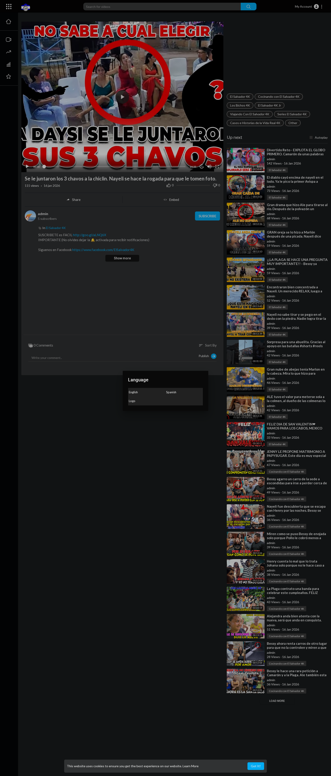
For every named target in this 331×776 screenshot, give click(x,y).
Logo (132, 401)
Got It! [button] (256, 766)
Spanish (171, 392)
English (133, 392)
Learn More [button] (191, 766)
